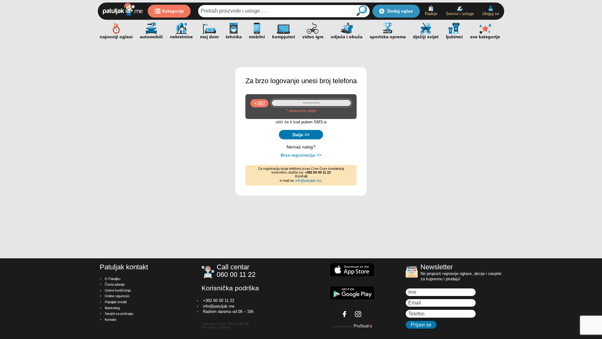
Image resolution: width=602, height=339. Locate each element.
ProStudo (363, 326)
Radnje (431, 13)
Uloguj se (490, 13)
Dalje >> (301, 134)
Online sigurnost (117, 296)
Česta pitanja (114, 284)
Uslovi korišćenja (118, 290)
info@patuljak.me (308, 180)
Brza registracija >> (301, 155)
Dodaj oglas (400, 10)
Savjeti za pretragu (119, 313)
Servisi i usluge (460, 13)
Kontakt (110, 319)
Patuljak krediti (116, 302)
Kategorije (173, 10)
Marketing (112, 308)
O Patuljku (112, 279)
